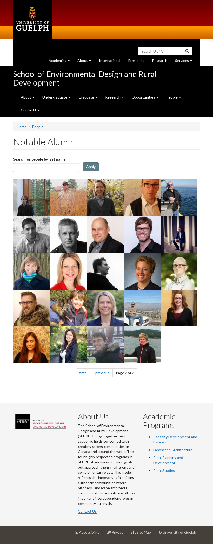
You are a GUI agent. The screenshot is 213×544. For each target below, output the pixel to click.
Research (161, 62)
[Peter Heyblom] (142, 234)
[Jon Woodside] (105, 345)
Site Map (145, 534)
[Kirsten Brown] (142, 345)
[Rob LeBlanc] (69, 234)
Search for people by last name (39, 159)
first (84, 372)
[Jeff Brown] (142, 308)
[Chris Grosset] (32, 308)
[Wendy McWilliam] (69, 308)
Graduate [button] (86, 97)
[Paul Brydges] (179, 197)
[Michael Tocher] (105, 234)
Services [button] (185, 62)
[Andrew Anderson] (179, 234)
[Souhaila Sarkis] (32, 271)
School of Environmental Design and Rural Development (84, 78)
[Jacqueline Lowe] (69, 345)
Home (21, 126)
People (37, 126)
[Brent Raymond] (179, 271)
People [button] (172, 97)
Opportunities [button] (144, 97)
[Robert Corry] (69, 197)
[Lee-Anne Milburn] (142, 271)
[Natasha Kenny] (105, 308)
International (109, 60)
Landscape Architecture (172, 450)
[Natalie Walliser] (32, 345)
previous (104, 372)
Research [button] (113, 97)
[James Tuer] (32, 197)
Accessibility (90, 534)
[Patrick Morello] (32, 234)
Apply (91, 166)
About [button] (86, 62)
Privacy (119, 534)
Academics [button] (61, 62)
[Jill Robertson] (179, 308)
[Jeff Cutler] (142, 197)
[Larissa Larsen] (105, 197)
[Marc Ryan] (105, 271)
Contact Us (30, 110)
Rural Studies (164, 470)
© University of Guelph (177, 532)
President (136, 60)
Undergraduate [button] (55, 97)
